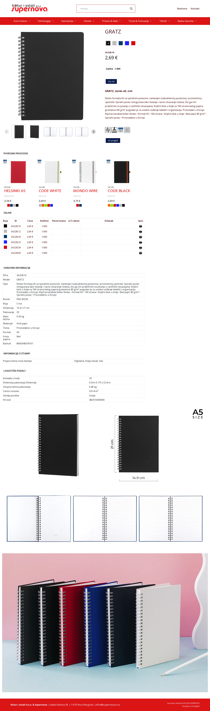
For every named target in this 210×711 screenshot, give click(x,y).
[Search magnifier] (131, 9)
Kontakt (195, 8)
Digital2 (196, 706)
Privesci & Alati (110, 21)
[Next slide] (93, 131)
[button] (19, 132)
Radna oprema (186, 21)
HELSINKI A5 (14, 190)
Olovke (87, 21)
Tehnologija (44, 21)
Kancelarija (67, 21)
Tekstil (163, 21)
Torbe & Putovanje (138, 21)
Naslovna (182, 8)
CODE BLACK (119, 190)
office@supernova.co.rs (107, 704)
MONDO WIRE (85, 190)
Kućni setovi (20, 21)
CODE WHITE (50, 190)
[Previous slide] (6, 131)
